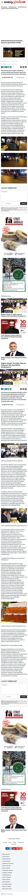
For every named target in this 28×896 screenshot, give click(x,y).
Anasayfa (5, 7)
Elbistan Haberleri (6, 859)
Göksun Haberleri (6, 861)
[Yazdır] (10, 67)
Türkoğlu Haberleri (6, 875)
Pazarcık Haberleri (6, 877)
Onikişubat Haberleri (7, 872)
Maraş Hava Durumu (7, 888)
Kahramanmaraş (12, 7)
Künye (10, 842)
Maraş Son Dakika (6, 886)
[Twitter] (4, 67)
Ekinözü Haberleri (6, 865)
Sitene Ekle (13, 844)
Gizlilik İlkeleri (21, 842)
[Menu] (2, 2)
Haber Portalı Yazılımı (8, 894)
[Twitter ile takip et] (10, 848)
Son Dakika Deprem (7, 884)
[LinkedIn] (6, 67)
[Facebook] (2, 67)
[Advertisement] (14, 25)
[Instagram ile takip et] (17, 848)
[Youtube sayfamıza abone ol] (14, 848)
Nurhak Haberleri (6, 879)
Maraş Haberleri (6, 854)
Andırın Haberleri (6, 868)
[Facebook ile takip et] (7, 848)
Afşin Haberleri (5, 856)
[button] (21, 67)
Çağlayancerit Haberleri (8, 863)
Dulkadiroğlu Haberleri (7, 870)
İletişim (14, 842)
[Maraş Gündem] (14, 2)
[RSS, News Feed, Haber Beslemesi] (20, 848)
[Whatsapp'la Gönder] (8, 67)
